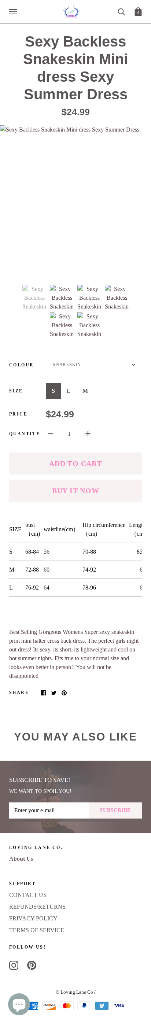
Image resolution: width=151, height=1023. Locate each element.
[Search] (121, 11)
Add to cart (75, 463)
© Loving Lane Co (74, 992)
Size (16, 391)
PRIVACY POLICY (33, 918)
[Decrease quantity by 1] (50, 433)
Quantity (24, 433)
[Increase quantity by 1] (88, 433)
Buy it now (75, 491)
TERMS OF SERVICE (36, 930)
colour (21, 365)
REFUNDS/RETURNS (37, 907)
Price (18, 414)
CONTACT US (28, 895)
